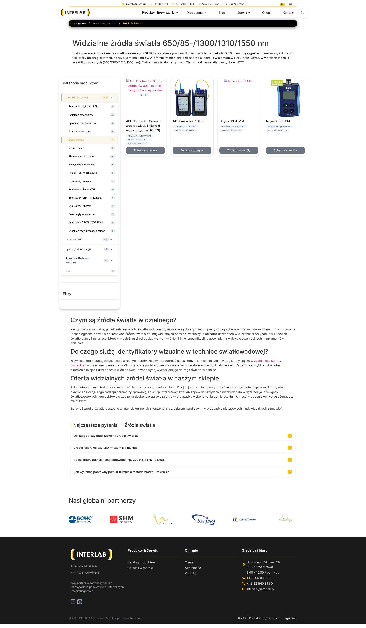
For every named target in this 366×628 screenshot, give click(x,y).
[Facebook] (79, 601)
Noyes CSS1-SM (278, 121)
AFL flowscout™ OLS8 (188, 121)
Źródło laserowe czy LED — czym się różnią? (105, 448)
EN (290, 4)
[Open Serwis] (249, 12)
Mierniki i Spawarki (103, 23)
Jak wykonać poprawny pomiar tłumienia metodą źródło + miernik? (121, 472)
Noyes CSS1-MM (231, 121)
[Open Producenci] (205, 12)
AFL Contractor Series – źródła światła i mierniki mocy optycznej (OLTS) (143, 125)
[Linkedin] (73, 601)
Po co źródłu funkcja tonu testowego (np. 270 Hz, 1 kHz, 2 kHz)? (119, 460)
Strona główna (78, 23)
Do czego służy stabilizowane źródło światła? (106, 436)
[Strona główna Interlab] (94, 554)
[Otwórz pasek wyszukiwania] (303, 12)
